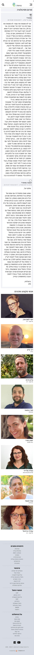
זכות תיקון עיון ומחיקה (17, 627)
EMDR (17, 607)
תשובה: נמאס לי (26, 183)
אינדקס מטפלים (17, 585)
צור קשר (17, 631)
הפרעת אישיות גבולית (17, 559)
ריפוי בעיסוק (17, 595)
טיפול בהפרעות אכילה (17, 577)
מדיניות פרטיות (17, 623)
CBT (17, 593)
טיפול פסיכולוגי (17, 605)
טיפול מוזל (17, 573)
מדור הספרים (17, 579)
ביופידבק (17, 601)
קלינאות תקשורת (17, 597)
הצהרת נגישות (17, 625)
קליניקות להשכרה (17, 575)
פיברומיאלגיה (17, 557)
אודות (17, 617)
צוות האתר (17, 619)
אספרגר (17, 555)
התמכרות (17, 563)
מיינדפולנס (17, 561)
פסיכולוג (17, 549)
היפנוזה (17, 609)
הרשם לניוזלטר (17, 633)
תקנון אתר (17, 621)
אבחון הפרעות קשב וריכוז (17, 583)
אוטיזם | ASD (17, 553)
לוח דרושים (17, 581)
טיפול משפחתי (17, 603)
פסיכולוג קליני (17, 551)
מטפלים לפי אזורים (17, 571)
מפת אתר (17, 636)
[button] (3, 4)
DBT (17, 599)
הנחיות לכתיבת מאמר (17, 629)
